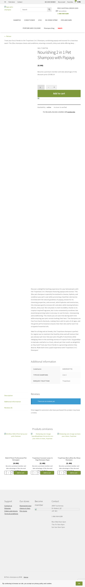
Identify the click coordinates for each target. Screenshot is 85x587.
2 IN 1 (40, 20)
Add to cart (59, 93)
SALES (60, 28)
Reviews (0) (8, 408)
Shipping (7, 508)
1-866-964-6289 (63, 14)
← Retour (7, 36)
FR (5, 2)
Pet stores (23, 511)
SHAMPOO (17, 20)
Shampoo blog (49, 28)
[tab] (16, 396)
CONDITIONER (29, 20)
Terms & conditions (11, 514)
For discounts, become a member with (59, 112)
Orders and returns (11, 511)
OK (79, 583)
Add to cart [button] (20, 473)
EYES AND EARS (66, 20)
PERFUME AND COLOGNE (32, 28)
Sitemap (26, 577)
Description (8, 395)
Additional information (12, 402)
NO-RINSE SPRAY (51, 20)
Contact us (8, 506)
